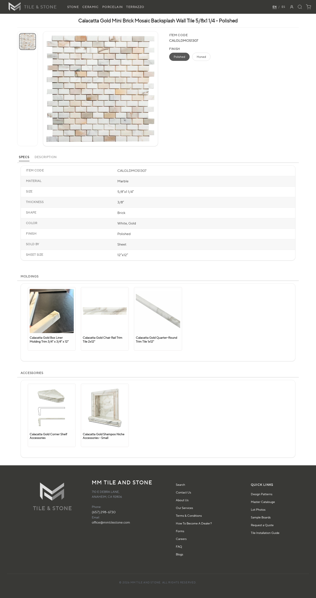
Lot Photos (258, 509)
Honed (201, 56)
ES (283, 6)
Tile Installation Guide (265, 533)
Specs (24, 157)
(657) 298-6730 (104, 512)
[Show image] (27, 41)
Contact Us (183, 492)
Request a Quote (262, 525)
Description (46, 157)
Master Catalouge (263, 502)
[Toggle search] (299, 6)
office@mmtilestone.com (111, 522)
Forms (180, 531)
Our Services (184, 508)
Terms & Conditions (189, 515)
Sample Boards (261, 517)
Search (180, 484)
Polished (179, 56)
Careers (181, 539)
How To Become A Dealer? (194, 523)
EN (275, 6)
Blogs (179, 554)
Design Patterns (261, 494)
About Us (182, 500)
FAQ (179, 546)
